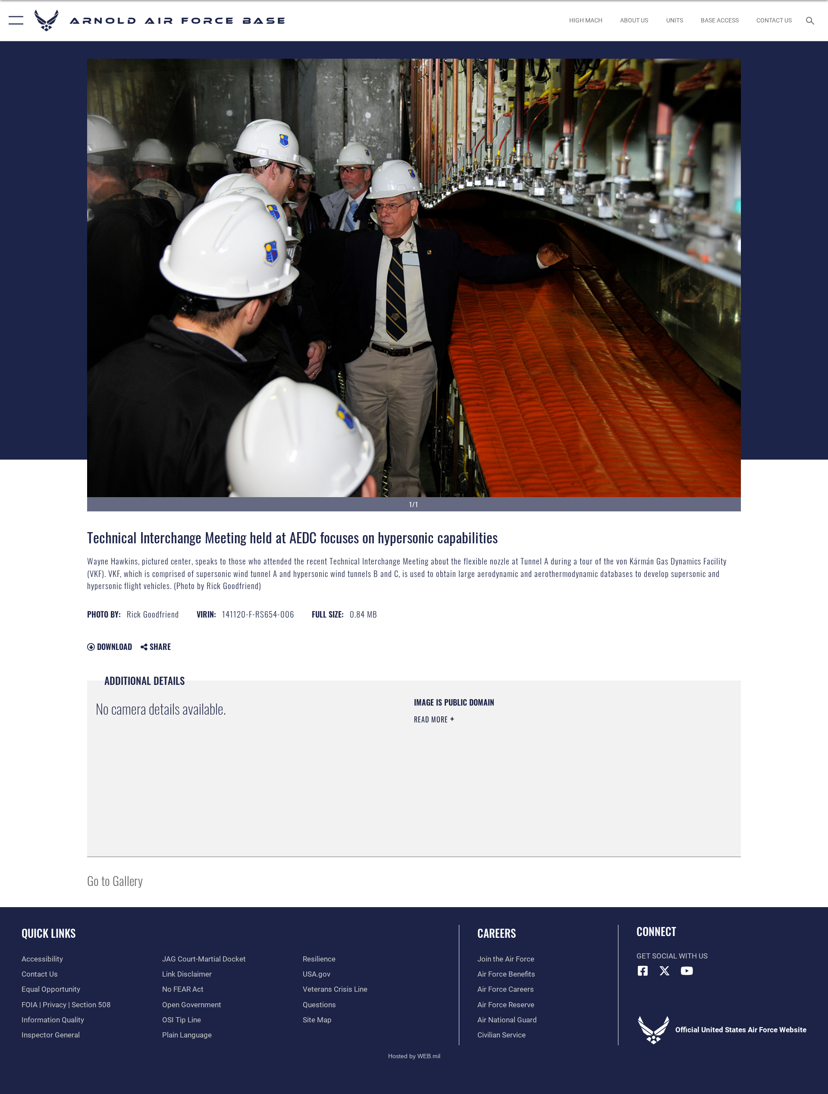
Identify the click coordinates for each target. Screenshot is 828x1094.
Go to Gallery (115, 880)
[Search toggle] (811, 20)
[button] (14, 20)
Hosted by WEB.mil (414, 1056)
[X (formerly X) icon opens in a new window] (664, 970)
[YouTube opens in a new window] (686, 970)
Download (113, 646)
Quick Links (48, 933)
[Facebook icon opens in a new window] (643, 970)
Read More (432, 719)
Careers (496, 933)
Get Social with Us (672, 956)
